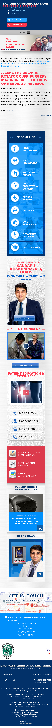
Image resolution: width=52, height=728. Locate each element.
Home (9, 694)
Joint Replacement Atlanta (26, 706)
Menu (22, 33)
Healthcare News (26, 61)
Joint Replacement (31, 223)
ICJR (11, 110)
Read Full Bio (24, 318)
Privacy (41, 694)
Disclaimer (30, 694)
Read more (46, 115)
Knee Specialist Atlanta (12, 704)
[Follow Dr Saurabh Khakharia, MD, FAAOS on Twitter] (7, 680)
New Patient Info (28, 421)
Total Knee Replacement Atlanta (25, 702)
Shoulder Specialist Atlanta (37, 704)
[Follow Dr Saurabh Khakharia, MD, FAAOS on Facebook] (2, 680)
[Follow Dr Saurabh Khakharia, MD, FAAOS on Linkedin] (11, 680)
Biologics (29, 210)
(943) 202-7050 (17, 10)
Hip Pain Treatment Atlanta (25, 716)
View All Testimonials (26, 365)
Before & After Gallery (27, 474)
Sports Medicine (28, 198)
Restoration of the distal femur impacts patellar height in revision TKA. (26, 521)
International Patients (27, 464)
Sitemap (26, 696)
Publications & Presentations (26, 488)
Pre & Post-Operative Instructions (31, 453)
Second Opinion (18, 25)
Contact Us (37, 696)
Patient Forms (27, 429)
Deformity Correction (30, 235)
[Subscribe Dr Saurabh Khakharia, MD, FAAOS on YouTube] (15, 680)
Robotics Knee (32, 247)
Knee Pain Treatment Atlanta (25, 714)
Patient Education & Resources (26, 375)
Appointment (26, 437)
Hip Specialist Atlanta (25, 710)
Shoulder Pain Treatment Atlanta (25, 712)
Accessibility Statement (25, 698)
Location (14, 13)
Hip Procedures (30, 161)
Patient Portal (27, 413)
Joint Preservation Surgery (31, 186)
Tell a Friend (14, 696)
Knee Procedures (30, 149)
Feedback (19, 694)
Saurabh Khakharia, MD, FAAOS (16, 44)
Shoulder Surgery (29, 173)
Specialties (26, 137)
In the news (26, 535)
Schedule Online (18, 20)
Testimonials (26, 329)
